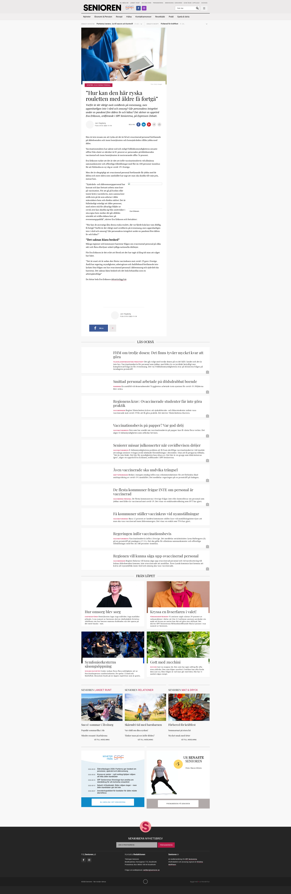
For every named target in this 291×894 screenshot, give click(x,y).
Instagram (144, 8)
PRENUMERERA (158, 3)
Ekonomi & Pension (103, 16)
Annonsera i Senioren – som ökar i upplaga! (182, 3)
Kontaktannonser (143, 16)
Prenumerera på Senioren (178, 804)
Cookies (204, 3)
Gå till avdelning (102, 739)
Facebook (138, 8)
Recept (119, 16)
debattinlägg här (119, 279)
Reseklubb (160, 16)
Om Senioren (146, 3)
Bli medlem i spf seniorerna (112, 802)
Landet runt (135, 3)
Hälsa (129, 16)
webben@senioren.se (151, 870)
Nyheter (87, 16)
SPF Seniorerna (191, 859)
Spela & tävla (183, 16)
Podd (171, 16)
